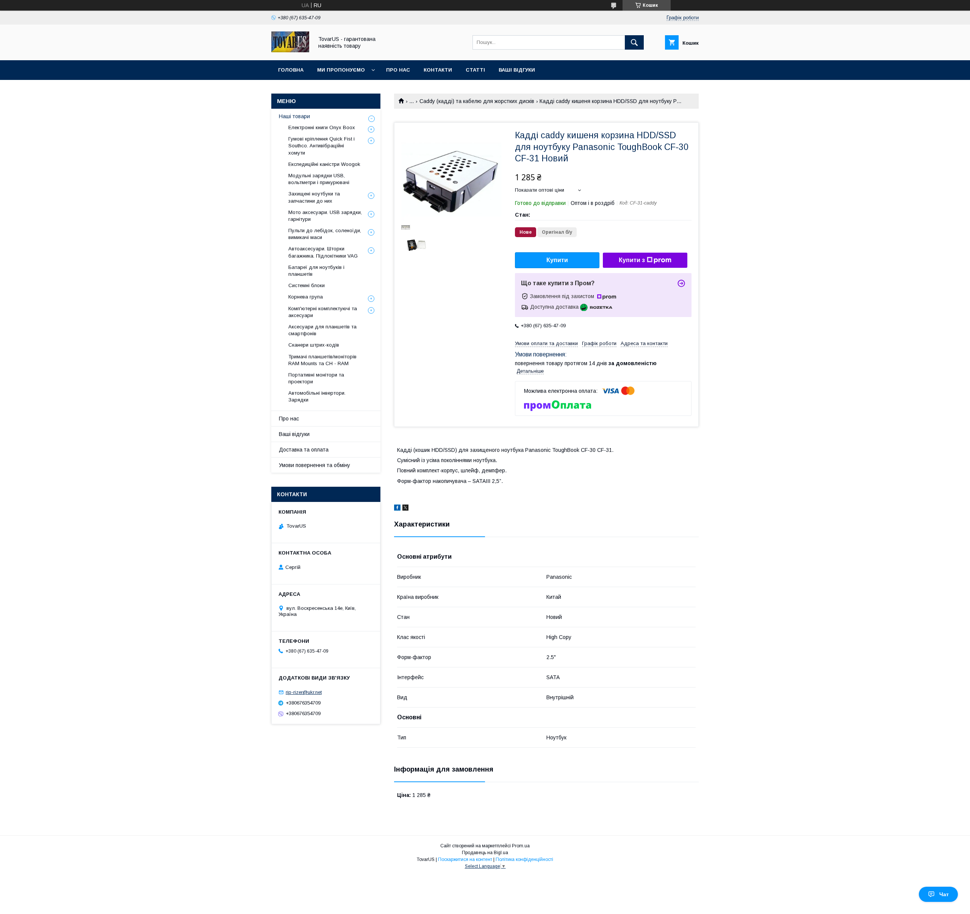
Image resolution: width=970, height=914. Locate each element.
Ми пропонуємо (341, 70)
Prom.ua (521, 845)
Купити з (632, 260)
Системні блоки (306, 285)
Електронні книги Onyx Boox (321, 127)
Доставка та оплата (304, 450)
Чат (944, 894)
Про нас (398, 70)
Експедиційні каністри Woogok (324, 164)
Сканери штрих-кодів (313, 345)
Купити (557, 260)
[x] (405, 509)
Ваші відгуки (517, 70)
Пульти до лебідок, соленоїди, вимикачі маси (324, 234)
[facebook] (397, 509)
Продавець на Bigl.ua (485, 852)
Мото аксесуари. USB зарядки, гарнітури (325, 215)
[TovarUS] (290, 50)
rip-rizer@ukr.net (304, 692)
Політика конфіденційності (524, 859)
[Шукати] (634, 42)
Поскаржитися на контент (465, 859)
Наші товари (294, 116)
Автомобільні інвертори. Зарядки (317, 396)
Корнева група (305, 297)
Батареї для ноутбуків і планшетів (316, 270)
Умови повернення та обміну (314, 465)
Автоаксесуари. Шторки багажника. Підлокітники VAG (323, 252)
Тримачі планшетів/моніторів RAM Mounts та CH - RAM (322, 360)
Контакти (438, 70)
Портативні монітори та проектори (316, 378)
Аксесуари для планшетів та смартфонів (322, 330)
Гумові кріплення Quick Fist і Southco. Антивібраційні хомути (321, 145)
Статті (475, 70)
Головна (291, 70)
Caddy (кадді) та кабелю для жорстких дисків (476, 101)
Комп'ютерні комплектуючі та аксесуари (322, 312)
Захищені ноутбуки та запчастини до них (314, 197)
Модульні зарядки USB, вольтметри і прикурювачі (318, 179)
